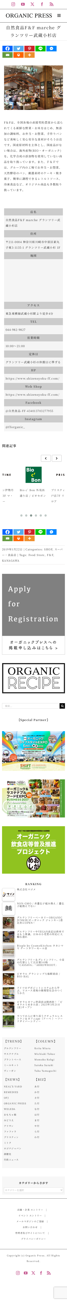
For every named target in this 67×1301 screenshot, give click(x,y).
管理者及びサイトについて (30, 1232)
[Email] (7, 55)
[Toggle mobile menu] (59, 15)
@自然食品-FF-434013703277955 (29, 411)
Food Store (36, 555)
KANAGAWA (11, 560)
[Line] (40, 48)
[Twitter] (18, 48)
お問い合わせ (30, 1227)
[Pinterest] (29, 48)
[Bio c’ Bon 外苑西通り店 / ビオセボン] (33, 474)
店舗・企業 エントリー (30, 1209)
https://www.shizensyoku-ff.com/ (33, 378)
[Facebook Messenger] (51, 48)
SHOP (48, 549)
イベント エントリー (30, 1215)
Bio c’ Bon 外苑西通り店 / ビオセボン (33, 492)
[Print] (18, 55)
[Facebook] (7, 48)
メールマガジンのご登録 (30, 1221)
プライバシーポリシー (33, 1238)
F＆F (50, 555)
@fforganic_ (15, 427)
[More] (29, 55)
